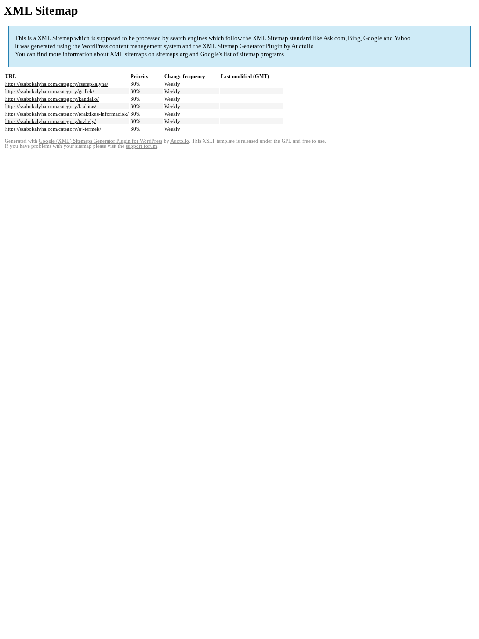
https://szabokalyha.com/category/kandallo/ (52, 99)
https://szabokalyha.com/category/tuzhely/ (50, 121)
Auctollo (302, 46)
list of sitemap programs (254, 54)
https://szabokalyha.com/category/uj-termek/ (53, 128)
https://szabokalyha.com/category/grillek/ (49, 91)
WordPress (95, 46)
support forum (141, 146)
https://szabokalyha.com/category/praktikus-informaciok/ (67, 113)
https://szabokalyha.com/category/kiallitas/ (50, 106)
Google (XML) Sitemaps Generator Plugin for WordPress (100, 141)
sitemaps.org (172, 54)
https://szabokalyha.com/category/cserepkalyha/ (56, 84)
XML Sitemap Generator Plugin (243, 46)
